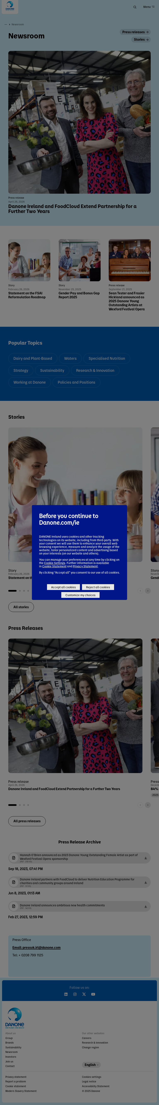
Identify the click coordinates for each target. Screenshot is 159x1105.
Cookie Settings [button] (54, 562)
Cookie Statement (54, 566)
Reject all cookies (98, 587)
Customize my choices (80, 595)
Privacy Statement (85, 566)
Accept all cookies (63, 587)
